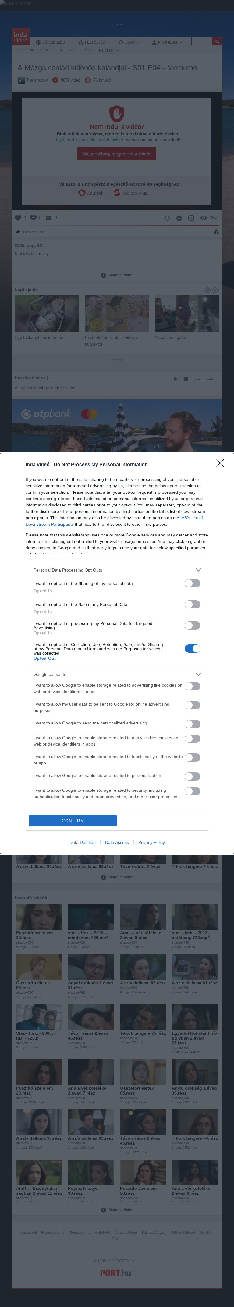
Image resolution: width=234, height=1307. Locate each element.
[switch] (192, 583)
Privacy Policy (151, 842)
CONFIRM (73, 821)
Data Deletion (82, 842)
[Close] (222, 465)
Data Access (117, 842)
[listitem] (117, 570)
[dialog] (117, 653)
